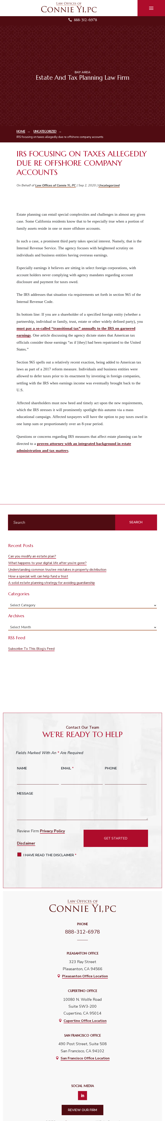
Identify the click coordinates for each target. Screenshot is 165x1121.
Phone (111, 768)
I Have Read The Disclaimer (49, 855)
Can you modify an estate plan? (32, 556)
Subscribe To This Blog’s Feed (31, 648)
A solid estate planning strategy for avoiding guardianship (51, 582)
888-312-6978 (85, 19)
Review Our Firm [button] (82, 1110)
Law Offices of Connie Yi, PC (55, 185)
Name (22, 768)
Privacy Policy (52, 831)
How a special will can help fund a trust (38, 576)
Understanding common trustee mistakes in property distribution (57, 569)
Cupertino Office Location (85, 1020)
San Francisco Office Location (85, 1058)
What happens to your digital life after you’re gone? (47, 563)
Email (67, 768)
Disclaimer (26, 843)
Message (25, 793)
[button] (151, 8)
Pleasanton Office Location (85, 976)
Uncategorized (109, 185)
